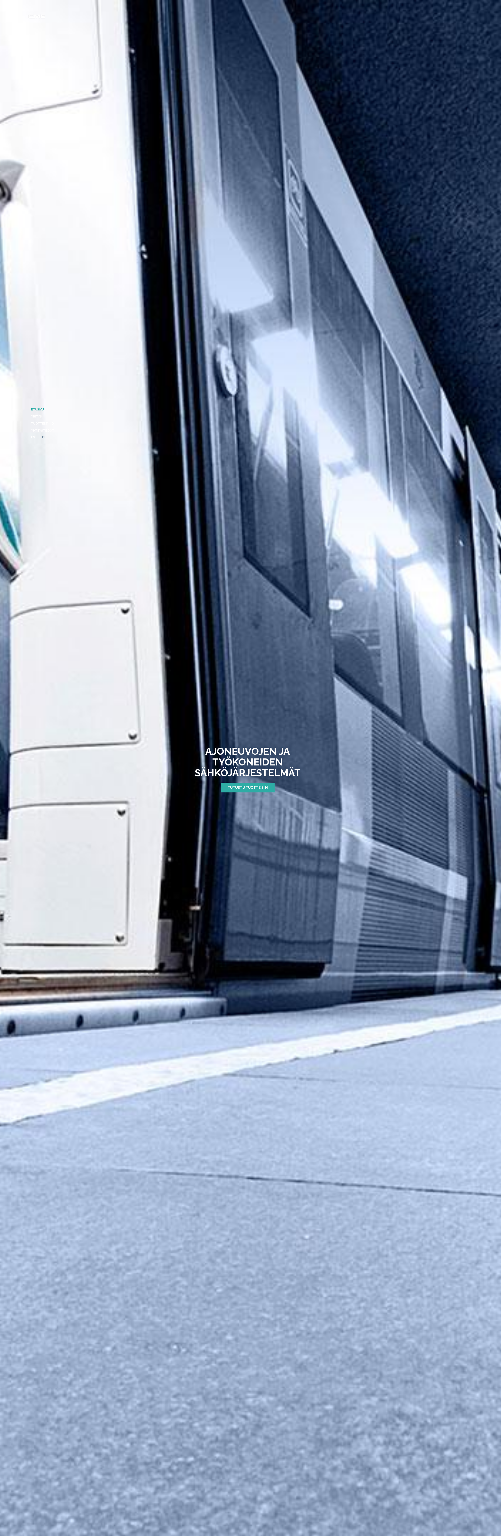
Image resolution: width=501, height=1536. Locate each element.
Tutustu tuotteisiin (248, 787)
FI (43, 437)
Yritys (36, 416)
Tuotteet (40, 423)
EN (33, 437)
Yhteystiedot (42, 430)
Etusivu (37, 409)
